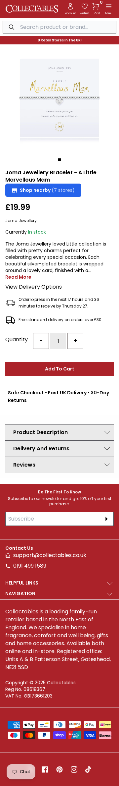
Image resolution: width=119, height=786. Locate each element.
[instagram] (74, 769)
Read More (18, 277)
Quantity (16, 339)
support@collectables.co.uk (49, 555)
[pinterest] (59, 769)
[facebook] (45, 769)
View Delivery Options (33, 287)
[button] (97, 6)
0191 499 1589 (29, 566)
